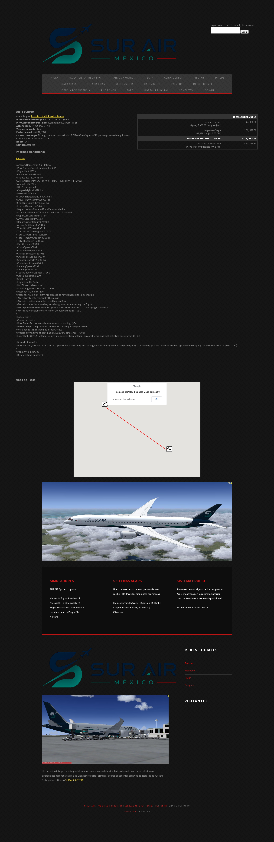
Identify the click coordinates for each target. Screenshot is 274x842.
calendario (152, 84)
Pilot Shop (108, 90)
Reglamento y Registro (84, 77)
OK (156, 399)
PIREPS (219, 77)
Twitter (189, 663)
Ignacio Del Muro (179, 806)
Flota (149, 77)
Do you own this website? (123, 399)
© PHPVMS (144, 811)
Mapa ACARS (69, 84)
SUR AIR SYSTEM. (74, 780)
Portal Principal (156, 90)
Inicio (54, 77)
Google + (189, 685)
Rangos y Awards (123, 77)
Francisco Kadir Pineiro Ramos (47, 116)
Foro (130, 90)
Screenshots (125, 84)
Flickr (188, 677)
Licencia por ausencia (74, 90)
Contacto (186, 90)
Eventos (177, 84)
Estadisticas (96, 84)
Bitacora (20, 158)
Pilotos (199, 77)
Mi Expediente (203, 84)
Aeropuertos (173, 77)
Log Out (209, 90)
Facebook (190, 670)
